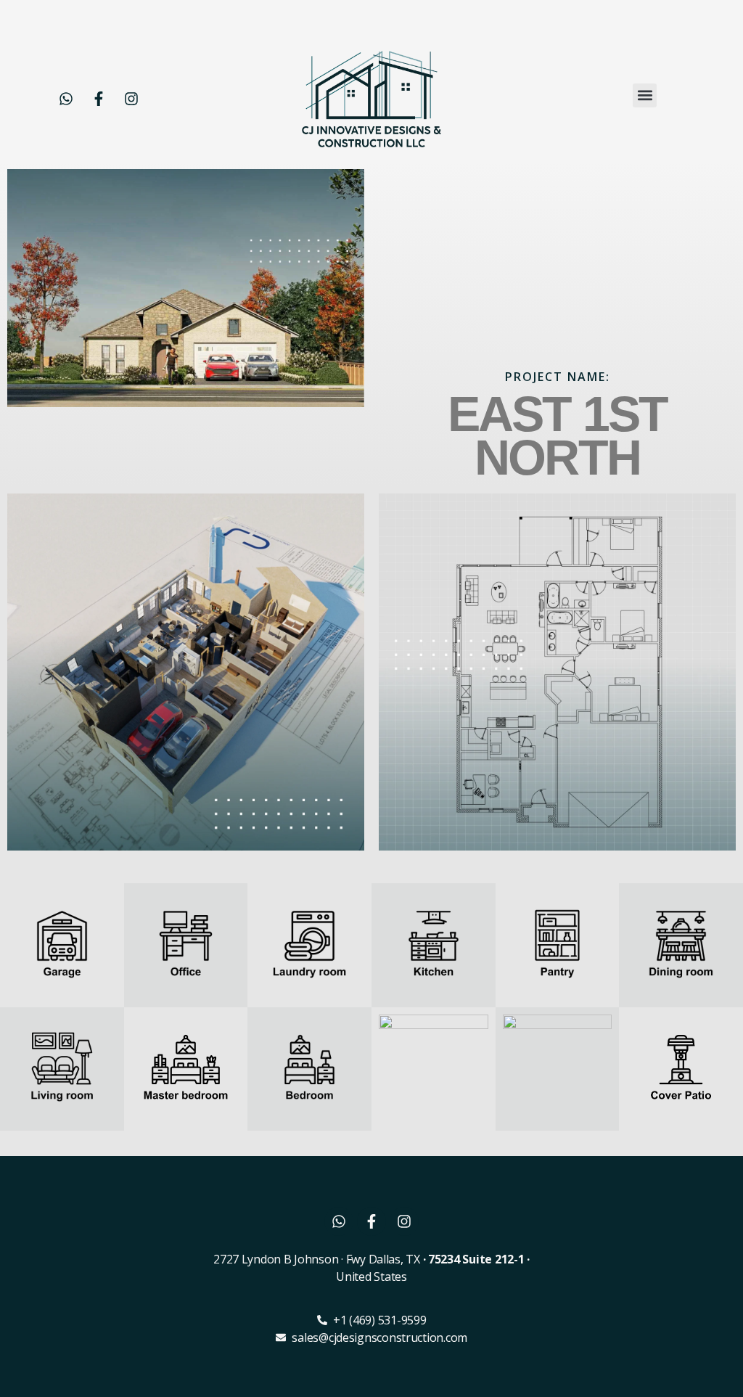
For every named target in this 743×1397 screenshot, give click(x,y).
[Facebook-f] (98, 98)
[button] (645, 95)
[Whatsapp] (66, 98)
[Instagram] (131, 98)
